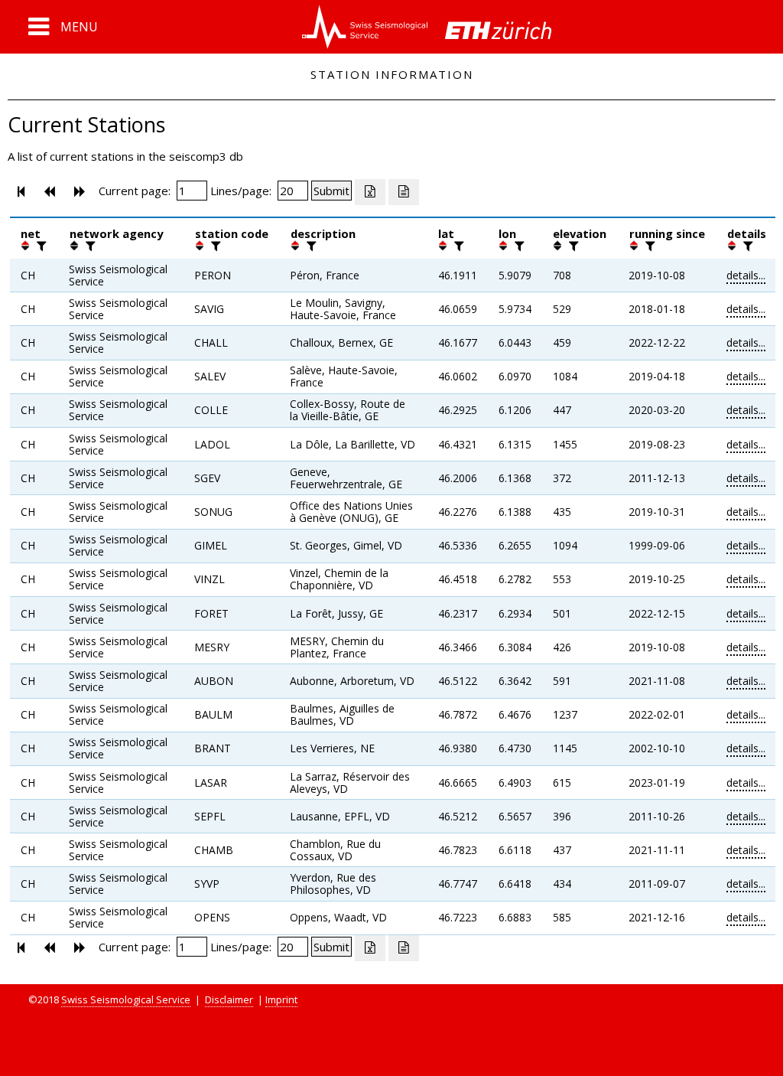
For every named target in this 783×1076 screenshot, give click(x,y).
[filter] (40, 245)
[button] (63, 27)
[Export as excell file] (370, 192)
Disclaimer (229, 999)
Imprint (281, 999)
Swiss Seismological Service (125, 999)
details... (745, 275)
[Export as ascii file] (403, 192)
